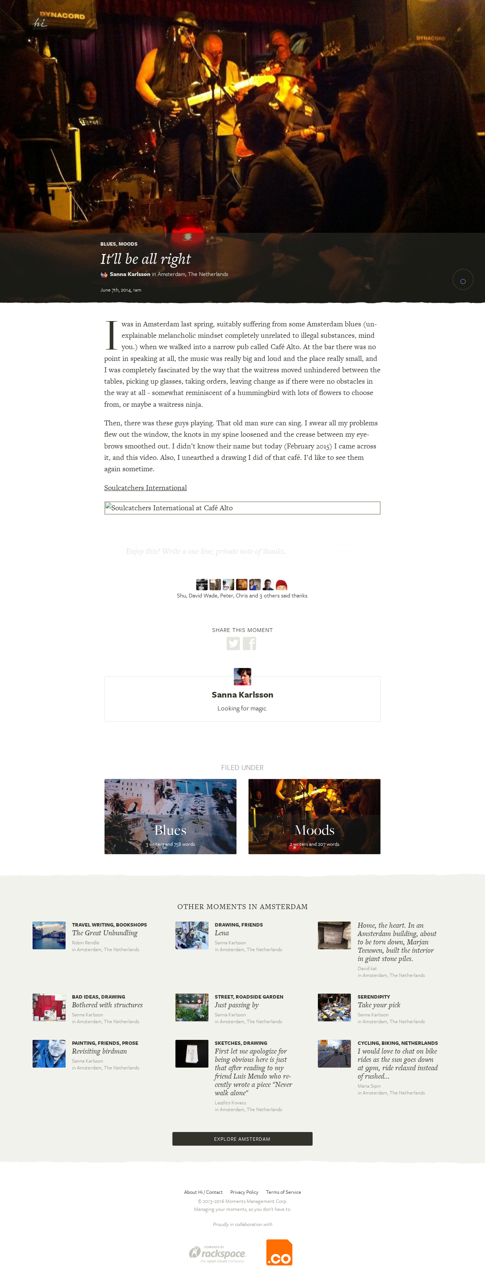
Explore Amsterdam (242, 1139)
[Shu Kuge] (203, 584)
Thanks (340, 552)
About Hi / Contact (203, 1192)
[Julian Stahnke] (282, 584)
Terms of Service (283, 1192)
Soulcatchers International (145, 488)
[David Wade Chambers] (216, 584)
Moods (128, 244)
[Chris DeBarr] (242, 584)
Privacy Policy (244, 1192)
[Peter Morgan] (229, 584)
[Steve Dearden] (269, 584)
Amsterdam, (193, 274)
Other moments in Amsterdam (242, 907)
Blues (108, 244)
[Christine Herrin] (256, 584)
